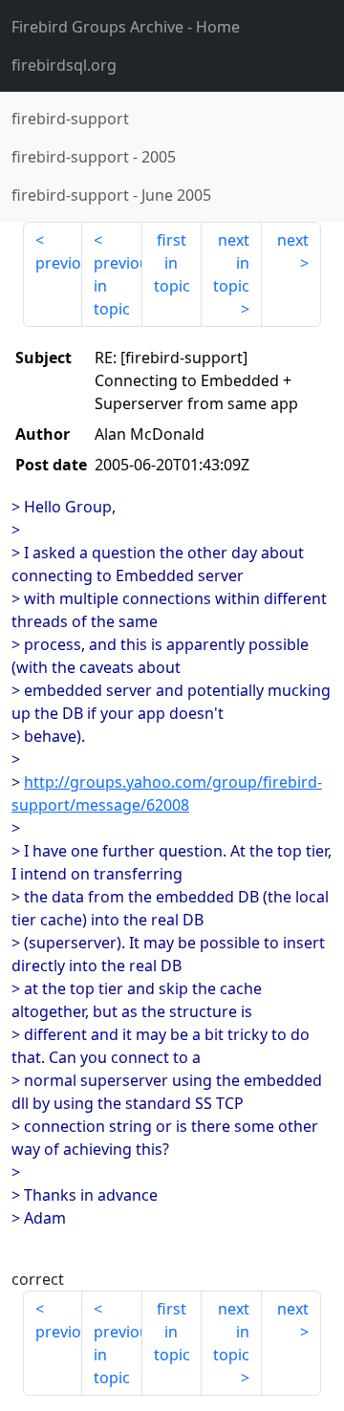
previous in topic (117, 285)
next (293, 239)
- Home (125, 26)
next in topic (231, 262)
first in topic (172, 262)
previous (58, 262)
